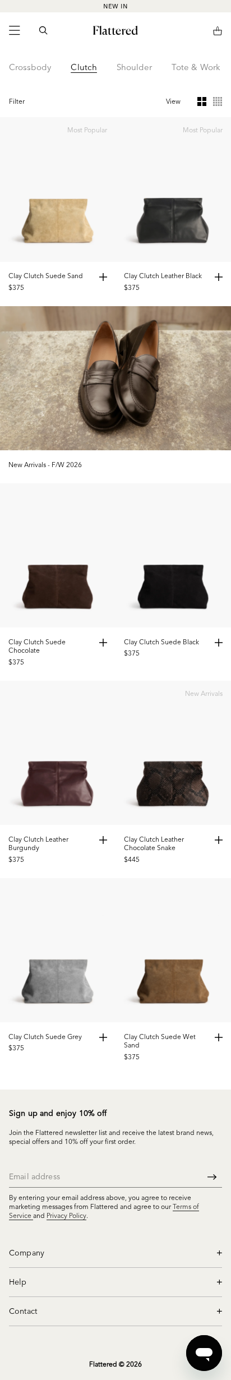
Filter (17, 101)
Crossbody (30, 67)
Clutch (83, 67)
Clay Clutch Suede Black (161, 642)
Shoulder (134, 67)
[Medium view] (201, 101)
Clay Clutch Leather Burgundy (38, 843)
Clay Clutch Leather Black (163, 275)
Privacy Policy (66, 1215)
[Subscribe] (212, 1177)
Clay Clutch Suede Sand (45, 275)
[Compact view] (217, 101)
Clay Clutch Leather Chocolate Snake (154, 843)
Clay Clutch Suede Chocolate (37, 646)
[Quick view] (103, 277)
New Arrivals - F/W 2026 (45, 464)
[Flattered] (115, 30)
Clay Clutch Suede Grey (45, 1036)
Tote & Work (196, 67)
